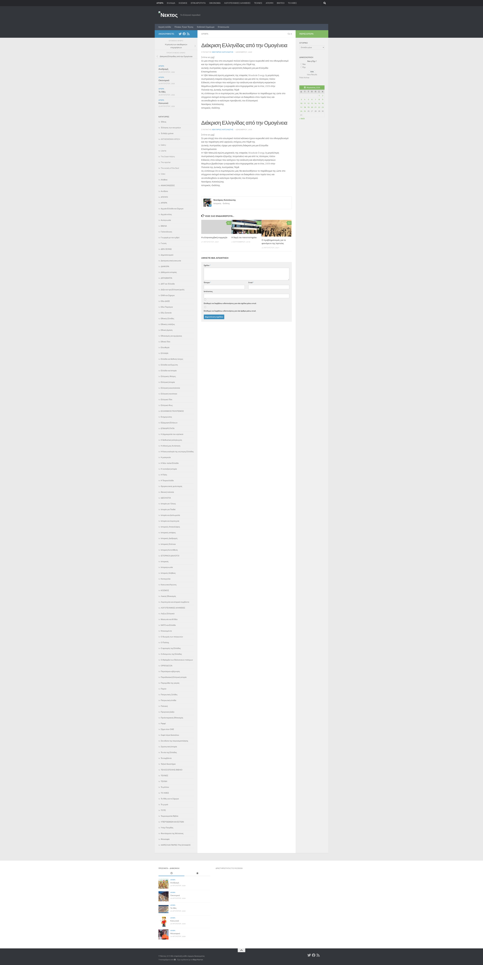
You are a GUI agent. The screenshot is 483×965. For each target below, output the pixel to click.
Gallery (163, 145)
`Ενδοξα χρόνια (167, 133)
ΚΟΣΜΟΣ (183, 3)
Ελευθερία (165, 347)
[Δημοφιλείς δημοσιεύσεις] (197, 873)
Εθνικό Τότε (165, 342)
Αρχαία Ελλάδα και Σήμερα (172, 209)
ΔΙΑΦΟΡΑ (165, 266)
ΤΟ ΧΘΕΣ (292, 3)
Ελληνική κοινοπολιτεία (170, 388)
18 (305, 107)
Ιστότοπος (208, 291)
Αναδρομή (163, 69)
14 (315, 103)
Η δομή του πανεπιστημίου (244, 237)
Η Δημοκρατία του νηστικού (172, 434)
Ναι (304, 64)
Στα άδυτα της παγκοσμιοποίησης (174, 741)
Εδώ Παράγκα (167, 307)
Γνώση (163, 243)
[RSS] (188, 33)
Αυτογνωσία (166, 220)
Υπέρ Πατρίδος (167, 828)
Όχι (304, 67)
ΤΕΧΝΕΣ (258, 3)
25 (305, 111)
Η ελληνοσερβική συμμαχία (214, 237)
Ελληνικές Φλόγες (168, 376)
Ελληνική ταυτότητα (169, 394)
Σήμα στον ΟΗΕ (167, 729)
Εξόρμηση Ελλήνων (169, 423)
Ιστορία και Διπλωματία (170, 515)
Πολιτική (164, 706)
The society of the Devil (170, 168)
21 (315, 107)
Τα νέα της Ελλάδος (169, 752)
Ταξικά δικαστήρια (168, 764)
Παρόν (163, 689)
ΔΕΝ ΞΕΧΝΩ (166, 249)
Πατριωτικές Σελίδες (169, 694)
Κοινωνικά (163, 103)
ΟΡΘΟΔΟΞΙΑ (166, 666)
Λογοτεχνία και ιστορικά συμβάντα (175, 602)
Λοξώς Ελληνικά (167, 613)
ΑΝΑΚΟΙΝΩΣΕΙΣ (168, 185)
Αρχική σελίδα (164, 27)
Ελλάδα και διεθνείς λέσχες (172, 359)
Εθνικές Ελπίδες (167, 318)
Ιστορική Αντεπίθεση (169, 550)
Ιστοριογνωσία (167, 567)
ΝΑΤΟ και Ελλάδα (168, 625)
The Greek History (168, 156)
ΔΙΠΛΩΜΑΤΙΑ (166, 278)
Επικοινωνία (223, 27)
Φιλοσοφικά (175, 933)
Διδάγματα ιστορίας (169, 272)
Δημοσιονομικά (167, 255)
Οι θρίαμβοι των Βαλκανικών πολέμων (177, 660)
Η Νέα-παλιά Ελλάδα (170, 463)
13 (312, 103)
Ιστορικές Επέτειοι (168, 544)
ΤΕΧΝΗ (164, 781)
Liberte (163, 151)
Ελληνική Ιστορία (168, 382)
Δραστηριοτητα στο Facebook (229, 868)
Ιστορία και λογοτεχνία (170, 521)
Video (163, 174)
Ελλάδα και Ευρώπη (169, 365)
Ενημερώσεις (166, 417)
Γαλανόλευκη (166, 232)
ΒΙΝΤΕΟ (280, 3)
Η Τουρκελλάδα (167, 480)
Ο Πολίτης (165, 642)
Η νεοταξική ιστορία (169, 469)
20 (312, 107)
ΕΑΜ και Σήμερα (168, 295)
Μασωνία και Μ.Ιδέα (169, 619)
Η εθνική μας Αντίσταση (170, 446)
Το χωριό (164, 804)
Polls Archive (304, 77)
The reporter (166, 162)
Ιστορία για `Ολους (168, 504)
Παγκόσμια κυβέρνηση (170, 671)
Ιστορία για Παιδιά (168, 509)
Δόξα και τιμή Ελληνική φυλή (172, 290)
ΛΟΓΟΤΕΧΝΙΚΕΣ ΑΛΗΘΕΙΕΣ (237, 3)
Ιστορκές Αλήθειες (168, 573)
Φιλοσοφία (165, 839)
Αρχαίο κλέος (166, 214)
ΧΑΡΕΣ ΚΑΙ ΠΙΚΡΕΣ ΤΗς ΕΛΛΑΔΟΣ (176, 845)
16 (323, 103)
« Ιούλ (302, 118)
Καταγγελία (165, 579)
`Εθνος (163, 122)
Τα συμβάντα (166, 758)
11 (305, 103)
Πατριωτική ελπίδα (168, 700)
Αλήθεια (164, 180)
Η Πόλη (164, 475)
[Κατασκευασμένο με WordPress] (175, 959)
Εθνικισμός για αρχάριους (171, 336)
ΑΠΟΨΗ (269, 3)
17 (301, 107)
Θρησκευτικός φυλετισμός (171, 486)
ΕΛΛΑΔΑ (171, 3)
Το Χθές (162, 92)
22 (319, 107)
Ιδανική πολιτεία (167, 492)
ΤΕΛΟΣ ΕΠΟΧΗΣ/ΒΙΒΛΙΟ (171, 770)
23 (323, 107)
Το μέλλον (165, 787)
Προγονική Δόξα (167, 712)
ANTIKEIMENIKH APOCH (170, 139)
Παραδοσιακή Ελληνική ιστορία (174, 677)
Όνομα (207, 282)
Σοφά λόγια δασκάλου (170, 735)
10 (301, 103)
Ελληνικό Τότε (166, 399)
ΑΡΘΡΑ (159, 3)
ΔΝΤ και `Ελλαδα (168, 284)
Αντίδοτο (164, 191)
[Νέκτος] (184, 33)
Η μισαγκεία (166, 457)
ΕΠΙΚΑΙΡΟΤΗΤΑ (198, 3)
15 (319, 103)
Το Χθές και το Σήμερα (170, 799)
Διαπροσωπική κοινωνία (171, 261)
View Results (312, 74)
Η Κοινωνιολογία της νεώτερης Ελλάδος (177, 451)
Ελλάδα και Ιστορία (169, 370)
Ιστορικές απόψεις (168, 532)
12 (308, 103)
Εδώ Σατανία (166, 313)
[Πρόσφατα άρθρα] (171, 873)
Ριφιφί (163, 723)
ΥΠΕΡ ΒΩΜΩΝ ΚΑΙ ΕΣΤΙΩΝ (172, 822)
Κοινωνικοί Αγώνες (169, 585)
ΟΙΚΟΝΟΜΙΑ (215, 3)
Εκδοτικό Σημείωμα (205, 27)
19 (308, 107)
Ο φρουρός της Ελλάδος (171, 648)
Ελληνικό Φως (167, 405)
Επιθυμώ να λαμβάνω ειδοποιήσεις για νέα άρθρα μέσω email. (230, 311)
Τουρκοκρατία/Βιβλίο (169, 816)
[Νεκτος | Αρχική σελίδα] (168, 15)
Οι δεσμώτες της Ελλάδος (171, 654)
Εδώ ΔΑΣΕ (165, 301)
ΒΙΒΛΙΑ (164, 226)
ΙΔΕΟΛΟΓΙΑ (166, 498)
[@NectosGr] (180, 33)
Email (251, 282)
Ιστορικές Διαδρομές (169, 538)
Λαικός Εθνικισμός (168, 596)
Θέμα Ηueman (198, 960)
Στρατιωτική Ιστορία (169, 747)
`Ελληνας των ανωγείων (171, 128)
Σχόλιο (207, 265)
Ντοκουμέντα (166, 631)
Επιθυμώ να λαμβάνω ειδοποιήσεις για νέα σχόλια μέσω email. (230, 303)
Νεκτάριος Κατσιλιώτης (222, 52)
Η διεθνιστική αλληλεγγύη (171, 440)
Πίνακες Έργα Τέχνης (183, 27)
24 (301, 111)
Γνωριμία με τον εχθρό (170, 237)
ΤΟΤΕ (163, 810)
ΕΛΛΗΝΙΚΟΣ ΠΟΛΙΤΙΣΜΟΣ (172, 411)
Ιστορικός (165, 561)
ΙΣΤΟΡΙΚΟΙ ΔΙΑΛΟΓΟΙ (170, 556)
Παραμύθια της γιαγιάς (170, 683)
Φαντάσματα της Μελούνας (172, 833)
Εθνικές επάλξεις (168, 324)
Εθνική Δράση (166, 330)
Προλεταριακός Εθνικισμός (172, 718)
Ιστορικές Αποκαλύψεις (170, 527)
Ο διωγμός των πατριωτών (172, 637)
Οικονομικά (163, 80)
